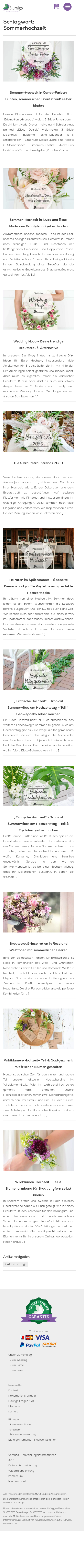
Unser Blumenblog (20, 1355)
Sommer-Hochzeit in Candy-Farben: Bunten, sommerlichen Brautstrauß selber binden (38, 99)
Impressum (15, 1476)
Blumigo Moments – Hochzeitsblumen (32, 1440)
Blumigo (13, 1420)
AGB (11, 1460)
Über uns (14, 1406)
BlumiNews (16, 1370)
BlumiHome (17, 1365)
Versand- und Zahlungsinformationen (32, 1455)
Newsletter (15, 1385)
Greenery (15, 1430)
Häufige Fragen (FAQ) (22, 1401)
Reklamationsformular (22, 1396)
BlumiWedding (18, 1360)
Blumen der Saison (21, 1425)
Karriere (13, 1412)
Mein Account (17, 1482)
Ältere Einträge (16, 1264)
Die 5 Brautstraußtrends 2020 (38, 463)
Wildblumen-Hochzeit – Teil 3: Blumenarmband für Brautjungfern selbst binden (38, 1189)
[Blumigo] (13, 8)
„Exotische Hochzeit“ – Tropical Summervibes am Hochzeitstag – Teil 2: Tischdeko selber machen (39, 824)
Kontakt (13, 1391)
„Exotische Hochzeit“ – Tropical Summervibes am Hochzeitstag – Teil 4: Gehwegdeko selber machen (39, 708)
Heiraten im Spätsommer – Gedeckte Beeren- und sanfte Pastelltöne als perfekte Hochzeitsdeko (38, 587)
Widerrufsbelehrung (21, 1471)
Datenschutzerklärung (22, 1466)
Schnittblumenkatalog (23, 1435)
